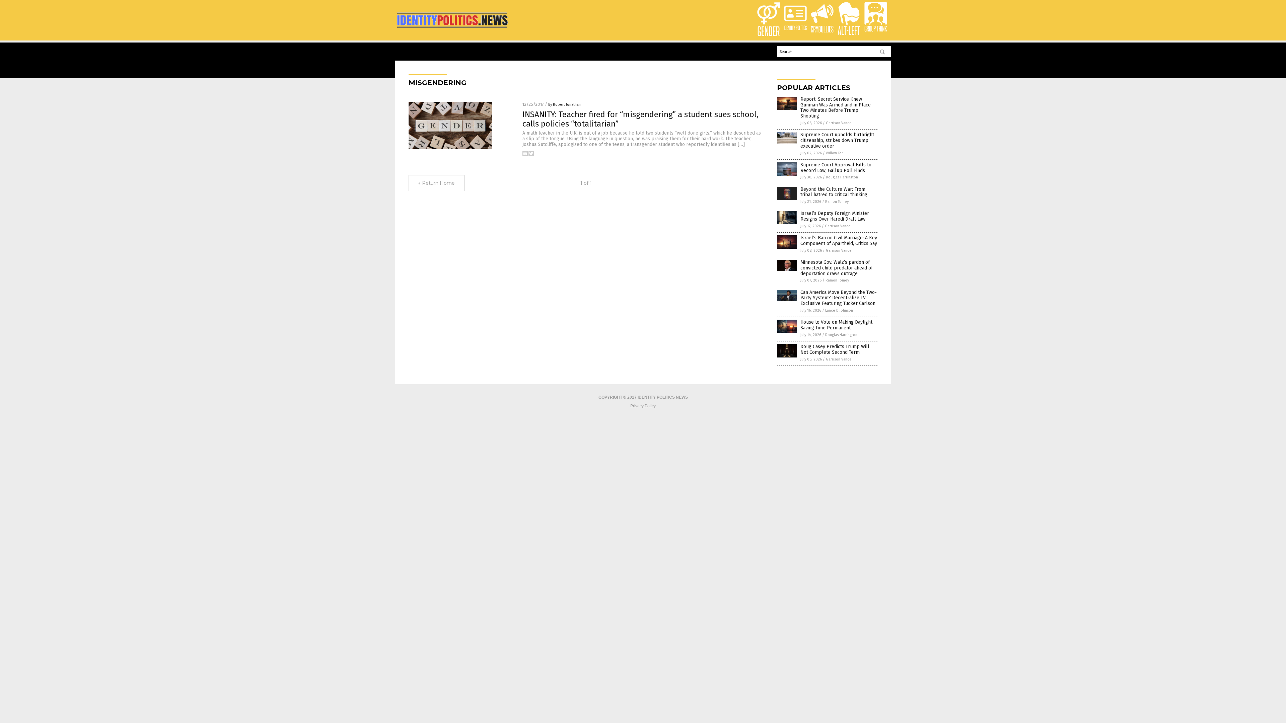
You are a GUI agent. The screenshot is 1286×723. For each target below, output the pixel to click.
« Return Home (436, 183)
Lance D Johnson (839, 310)
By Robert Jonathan (564, 104)
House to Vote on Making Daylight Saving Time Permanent (836, 325)
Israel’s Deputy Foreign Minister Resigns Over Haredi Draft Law (834, 216)
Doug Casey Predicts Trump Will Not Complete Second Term (834, 349)
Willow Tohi (835, 153)
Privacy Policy (643, 406)
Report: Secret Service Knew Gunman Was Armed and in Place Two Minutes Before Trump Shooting (835, 107)
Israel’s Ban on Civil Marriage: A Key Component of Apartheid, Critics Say (838, 240)
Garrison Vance (839, 123)
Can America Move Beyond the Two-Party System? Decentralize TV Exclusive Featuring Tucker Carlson (838, 298)
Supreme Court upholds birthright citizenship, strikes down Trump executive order (837, 140)
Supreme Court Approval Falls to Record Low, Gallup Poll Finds (835, 167)
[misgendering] (452, 28)
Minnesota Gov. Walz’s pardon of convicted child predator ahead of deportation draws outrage (836, 267)
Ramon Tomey (837, 201)
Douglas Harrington (842, 177)
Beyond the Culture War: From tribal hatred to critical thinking (833, 192)
